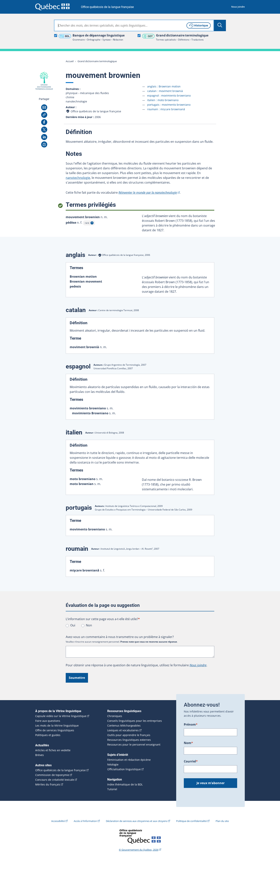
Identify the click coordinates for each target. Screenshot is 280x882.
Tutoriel (112, 789)
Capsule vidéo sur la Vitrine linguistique (60, 716)
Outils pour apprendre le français (128, 735)
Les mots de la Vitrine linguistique (57, 725)
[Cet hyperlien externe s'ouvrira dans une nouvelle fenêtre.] (52, 6)
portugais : (168, 104)
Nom (188, 743)
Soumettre (77, 678)
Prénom (191, 724)
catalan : (165, 91)
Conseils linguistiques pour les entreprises (134, 720)
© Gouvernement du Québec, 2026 (138, 849)
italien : (162, 100)
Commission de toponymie (52, 775)
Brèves (39, 755)
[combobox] (134, 25)
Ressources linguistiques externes (129, 739)
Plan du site (222, 821)
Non (89, 625)
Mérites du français (47, 784)
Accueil (70, 61)
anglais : (164, 86)
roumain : (166, 109)
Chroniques (114, 716)
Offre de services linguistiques (54, 730)
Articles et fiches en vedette (52, 750)
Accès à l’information (85, 821)
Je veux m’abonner (211, 783)
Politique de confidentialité (191, 821)
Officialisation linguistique (124, 769)
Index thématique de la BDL (125, 784)
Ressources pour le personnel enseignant (133, 744)
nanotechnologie (78, 178)
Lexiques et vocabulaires (123, 730)
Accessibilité (58, 821)
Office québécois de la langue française (107, 7)
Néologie (112, 764)
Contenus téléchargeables (124, 725)
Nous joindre (238, 6)
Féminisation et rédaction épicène (129, 759)
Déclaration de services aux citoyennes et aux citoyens (136, 821)
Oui (72, 625)
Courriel (191, 761)
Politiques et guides (47, 735)
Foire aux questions (47, 720)
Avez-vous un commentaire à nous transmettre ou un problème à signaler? (120, 637)
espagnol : (169, 95)
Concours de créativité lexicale (54, 779)
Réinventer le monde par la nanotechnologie (147, 192)
